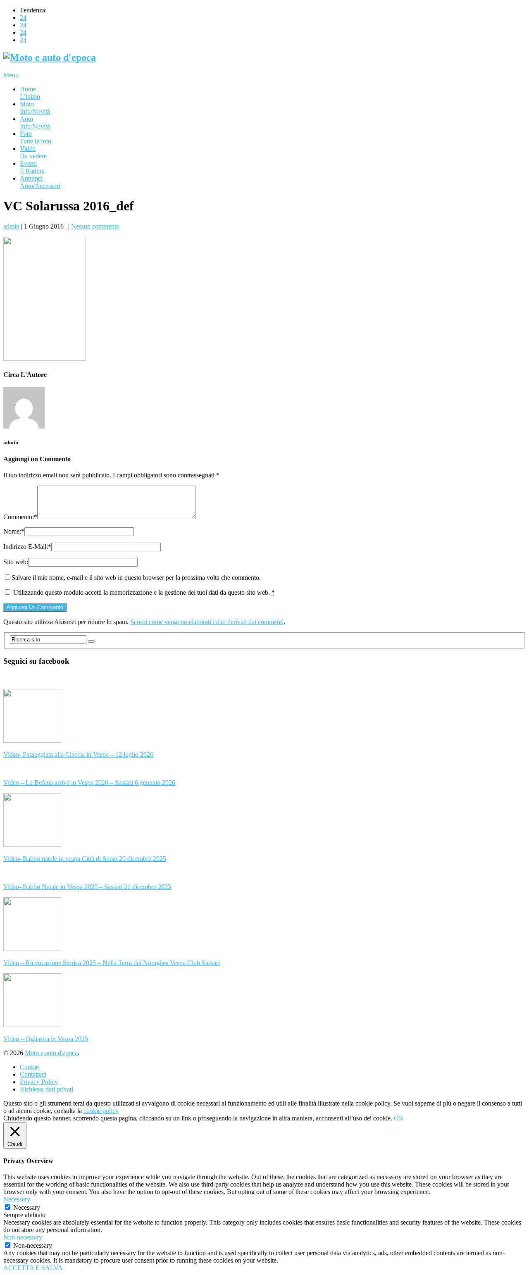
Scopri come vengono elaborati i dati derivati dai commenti (207, 621)
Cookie (29, 1066)
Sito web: (15, 561)
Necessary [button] (16, 1199)
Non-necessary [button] (22, 1237)
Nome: (13, 531)
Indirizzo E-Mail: (27, 546)
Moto (35, 107)
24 (23, 17)
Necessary (26, 1207)
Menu (11, 75)
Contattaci (33, 1074)
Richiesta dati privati (46, 1089)
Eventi (32, 167)
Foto (35, 137)
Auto (35, 122)
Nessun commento (95, 226)
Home (30, 93)
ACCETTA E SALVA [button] (33, 1267)
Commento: (20, 516)
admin (11, 226)
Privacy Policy (39, 1081)
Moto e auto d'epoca (51, 1052)
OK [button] (399, 1118)
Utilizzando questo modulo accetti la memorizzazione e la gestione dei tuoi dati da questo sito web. (144, 592)
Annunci (40, 182)
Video (33, 152)
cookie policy (101, 1110)
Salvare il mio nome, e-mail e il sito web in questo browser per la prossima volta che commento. (136, 577)
